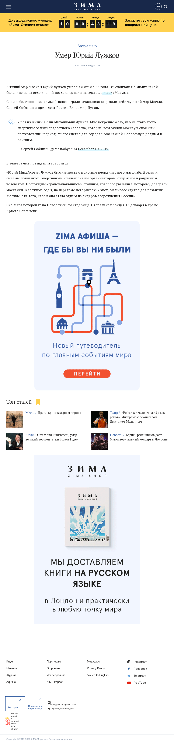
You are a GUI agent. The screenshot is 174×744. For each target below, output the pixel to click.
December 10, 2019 (93, 148)
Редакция (94, 66)
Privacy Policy (96, 668)
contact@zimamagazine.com (62, 704)
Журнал (11, 675)
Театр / (115, 412)
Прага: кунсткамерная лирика (59, 412)
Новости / (117, 435)
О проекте (53, 668)
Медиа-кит (93, 661)
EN (158, 7)
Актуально (87, 45)
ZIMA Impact (55, 681)
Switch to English (97, 675)
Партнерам (54, 661)
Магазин (11, 668)
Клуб (9, 661)
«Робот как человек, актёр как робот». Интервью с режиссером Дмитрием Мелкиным (137, 417)
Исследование (56, 675)
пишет (106, 92)
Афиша (11, 681)
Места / (31, 412)
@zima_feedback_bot (63, 708)
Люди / (30, 435)
